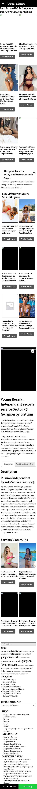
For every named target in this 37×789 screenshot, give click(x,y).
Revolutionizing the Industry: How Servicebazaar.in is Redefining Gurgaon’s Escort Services (18, 766)
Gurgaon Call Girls (9, 682)
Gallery (6, 719)
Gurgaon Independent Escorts (13, 689)
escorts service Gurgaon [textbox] (18, 705)
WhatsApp (27, 786)
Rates (5, 724)
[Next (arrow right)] (33, 394)
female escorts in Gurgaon (19, 654)
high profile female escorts (14, 668)
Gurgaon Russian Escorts (12, 694)
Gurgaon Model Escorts (11, 691)
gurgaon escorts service (11, 661)
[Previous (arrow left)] (3, 394)
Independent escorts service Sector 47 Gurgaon (18, 439)
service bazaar (28, 671)
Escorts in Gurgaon (9, 680)
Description (8, 464)
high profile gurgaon (24, 668)
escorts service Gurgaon (17, 436)
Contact (6, 726)
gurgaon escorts (10, 657)
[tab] (8, 464)
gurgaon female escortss (23, 665)
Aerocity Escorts (9, 717)
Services (6, 722)
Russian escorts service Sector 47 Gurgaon (16, 442)
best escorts (3, 651)
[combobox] (18, 705)
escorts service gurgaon (9, 448)
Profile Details (7, 57)
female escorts (4, 654)
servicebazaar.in (4, 673)
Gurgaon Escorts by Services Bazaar (21, 182)
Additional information (24, 464)
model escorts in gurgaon (19, 671)
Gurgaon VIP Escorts (10, 696)
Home (5, 182)
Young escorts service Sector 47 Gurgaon (15, 445)
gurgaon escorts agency (25, 657)
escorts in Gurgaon (15, 651)
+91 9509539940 (9, 786)
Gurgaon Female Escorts (11, 687)
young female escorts (23, 673)
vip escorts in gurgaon (13, 673)
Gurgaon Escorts (14, 171)
